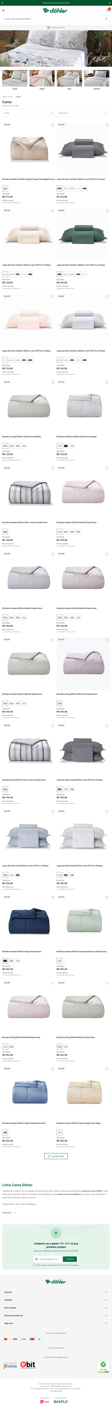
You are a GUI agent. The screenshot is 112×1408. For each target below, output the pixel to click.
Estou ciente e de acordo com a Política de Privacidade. (57, 1265)
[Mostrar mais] (56, 1156)
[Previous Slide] (2, 3)
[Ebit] (28, 1368)
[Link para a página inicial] (8, 97)
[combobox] (56, 19)
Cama (18, 97)
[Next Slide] (109, 3)
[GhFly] (61, 1401)
